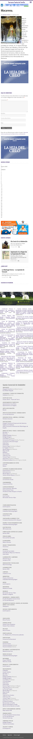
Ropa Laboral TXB (7, 710)
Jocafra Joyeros (6, 506)
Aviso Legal (17, 735)
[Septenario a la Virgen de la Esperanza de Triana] (5, 259)
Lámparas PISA (6, 560)
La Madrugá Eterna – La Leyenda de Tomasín (13, 271)
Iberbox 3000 (6, 533)
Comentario (4, 100)
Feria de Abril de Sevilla (9, 538)
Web (2, 123)
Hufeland (5, 395)
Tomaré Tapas (6, 457)
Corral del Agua (7, 681)
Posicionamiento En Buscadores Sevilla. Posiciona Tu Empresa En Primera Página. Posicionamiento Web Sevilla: (24, 335)
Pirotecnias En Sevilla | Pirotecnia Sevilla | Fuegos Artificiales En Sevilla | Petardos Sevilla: (24, 359)
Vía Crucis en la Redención (19, 241)
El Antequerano (7, 728)
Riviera (4, 466)
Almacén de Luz (7, 558)
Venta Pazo (5, 458)
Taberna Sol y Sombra (8, 695)
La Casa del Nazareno (8, 414)
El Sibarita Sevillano (8, 460)
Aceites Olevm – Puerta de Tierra (11, 399)
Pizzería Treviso (7, 643)
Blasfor (4, 410)
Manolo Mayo (6, 449)
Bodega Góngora (7, 437)
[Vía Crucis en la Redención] (5, 248)
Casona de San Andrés (8, 551)
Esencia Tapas (6, 446)
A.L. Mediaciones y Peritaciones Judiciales (13, 635)
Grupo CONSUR (7, 660)
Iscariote (5, 464)
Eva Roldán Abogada (8, 390)
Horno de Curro (7, 472)
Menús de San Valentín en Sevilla (11, 706)
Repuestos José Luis (8, 651)
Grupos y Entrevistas (8, 578)
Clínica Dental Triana (8, 490)
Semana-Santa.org (7, 718)
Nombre (3, 113)
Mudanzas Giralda (7, 588)
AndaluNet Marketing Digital (10, 511)
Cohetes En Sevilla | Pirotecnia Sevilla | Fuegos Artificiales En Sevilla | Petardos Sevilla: (24, 348)
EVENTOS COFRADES (6, 238)
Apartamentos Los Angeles (9, 405)
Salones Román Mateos (9, 475)
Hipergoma (6, 606)
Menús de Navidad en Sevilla (10, 704)
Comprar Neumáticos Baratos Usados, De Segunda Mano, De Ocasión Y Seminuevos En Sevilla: (24, 323)
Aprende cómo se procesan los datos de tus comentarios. (14, 133)
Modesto (5, 452)
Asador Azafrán (7, 672)
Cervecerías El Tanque (8, 440)
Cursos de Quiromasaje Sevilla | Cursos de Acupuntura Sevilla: (7, 331)
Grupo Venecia (6, 470)
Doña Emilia (6, 444)
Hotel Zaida (6, 554)
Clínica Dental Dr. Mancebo (10, 488)
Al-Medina (5, 670)
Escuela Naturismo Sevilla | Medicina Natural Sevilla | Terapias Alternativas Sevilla (7, 351)
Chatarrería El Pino (7, 484)
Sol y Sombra (6, 454)
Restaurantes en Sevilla (9, 703)
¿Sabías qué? (4, 266)
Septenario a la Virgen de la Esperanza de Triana (19, 253)
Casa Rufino (6, 438)
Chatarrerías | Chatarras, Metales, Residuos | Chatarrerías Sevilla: (7, 375)
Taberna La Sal (6, 455)
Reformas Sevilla (7, 661)
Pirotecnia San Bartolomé (9, 639)
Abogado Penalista (7, 389)
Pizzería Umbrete (7, 645)
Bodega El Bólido (7, 435)
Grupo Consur (6, 515)
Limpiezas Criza (7, 573)
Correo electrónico (5, 118)
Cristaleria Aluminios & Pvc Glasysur (12, 520)
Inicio (4, 735)
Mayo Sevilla (6, 451)
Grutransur (5, 546)
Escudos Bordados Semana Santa (11, 599)
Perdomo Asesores (7, 419)
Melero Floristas (7, 542)
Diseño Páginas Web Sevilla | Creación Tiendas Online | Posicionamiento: (7, 317)
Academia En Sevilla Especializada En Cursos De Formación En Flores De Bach (7, 344)
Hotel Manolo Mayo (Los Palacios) (11, 552)
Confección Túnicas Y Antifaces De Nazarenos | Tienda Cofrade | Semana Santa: (7, 310)
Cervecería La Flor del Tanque (10, 441)
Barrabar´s (6, 432)
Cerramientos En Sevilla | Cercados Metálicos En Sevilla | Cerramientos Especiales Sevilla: (24, 353)
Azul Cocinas (6, 496)
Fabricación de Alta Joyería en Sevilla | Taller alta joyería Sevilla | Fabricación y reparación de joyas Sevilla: (7, 358)
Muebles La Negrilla (8, 594)
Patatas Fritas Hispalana (9, 624)
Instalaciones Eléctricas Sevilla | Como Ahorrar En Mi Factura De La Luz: (24, 372)
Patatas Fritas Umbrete (9, 626)
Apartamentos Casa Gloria (9, 404)
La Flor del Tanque (7, 689)
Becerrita (5, 434)
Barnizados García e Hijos (9, 497)
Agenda (10, 735)
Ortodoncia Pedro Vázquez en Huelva (12, 491)
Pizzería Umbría (7, 647)
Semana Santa (6, 14)
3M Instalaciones (7, 529)
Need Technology (7, 564)
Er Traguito (5, 447)
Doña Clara (6, 443)
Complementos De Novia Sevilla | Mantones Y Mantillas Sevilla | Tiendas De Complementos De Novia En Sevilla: (24, 365)
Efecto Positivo (6, 620)
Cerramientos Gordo (8, 479)
